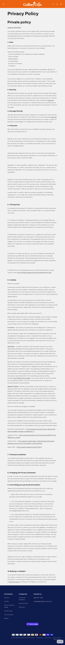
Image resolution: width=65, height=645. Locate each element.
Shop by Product (23, 603)
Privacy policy (48, 637)
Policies (6, 618)
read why (51, 100)
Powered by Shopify (30, 637)
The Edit (6, 601)
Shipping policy (57, 639)
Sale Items (22, 607)
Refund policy (39, 637)
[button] (3, 4)
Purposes (53, 117)
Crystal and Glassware (22, 598)
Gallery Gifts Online (20, 637)
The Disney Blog (8, 614)
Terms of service (57, 637)
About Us (6, 597)
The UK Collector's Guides (9, 606)
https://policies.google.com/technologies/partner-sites (34, 272)
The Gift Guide (8, 611)
